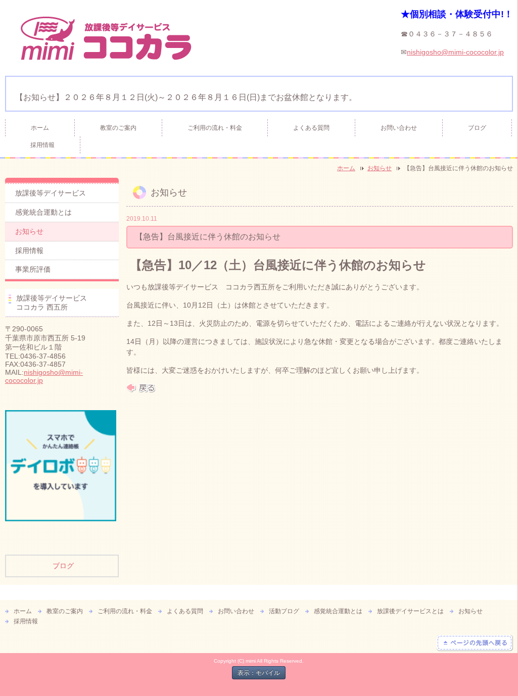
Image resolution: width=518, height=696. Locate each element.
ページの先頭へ (475, 643)
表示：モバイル (259, 672)
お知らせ (379, 168)
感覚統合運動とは (43, 212)
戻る (140, 387)
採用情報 (42, 144)
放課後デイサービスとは (410, 611)
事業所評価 (33, 269)
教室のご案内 (118, 127)
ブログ (477, 127)
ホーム (40, 127)
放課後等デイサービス (50, 193)
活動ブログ (284, 611)
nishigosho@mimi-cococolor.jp (455, 52)
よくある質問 (311, 127)
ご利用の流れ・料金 (214, 127)
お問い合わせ (399, 127)
